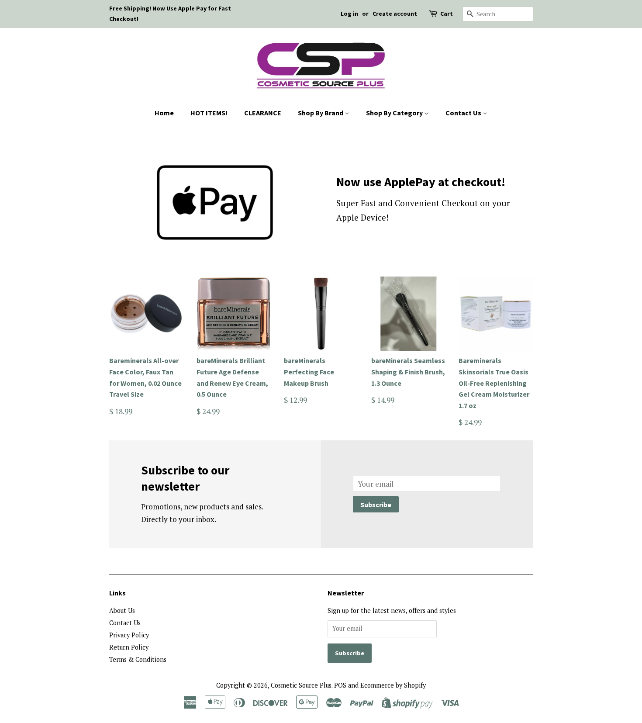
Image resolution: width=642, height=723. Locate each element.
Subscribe (375, 504)
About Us (122, 610)
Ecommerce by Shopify (393, 685)
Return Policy (128, 647)
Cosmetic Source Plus (301, 685)
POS (340, 685)
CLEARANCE (262, 112)
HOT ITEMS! (209, 112)
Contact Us (464, 112)
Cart (446, 13)
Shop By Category (395, 112)
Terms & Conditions (137, 659)
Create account (395, 13)
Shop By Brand (321, 112)
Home (164, 112)
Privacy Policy (129, 635)
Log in (349, 13)
